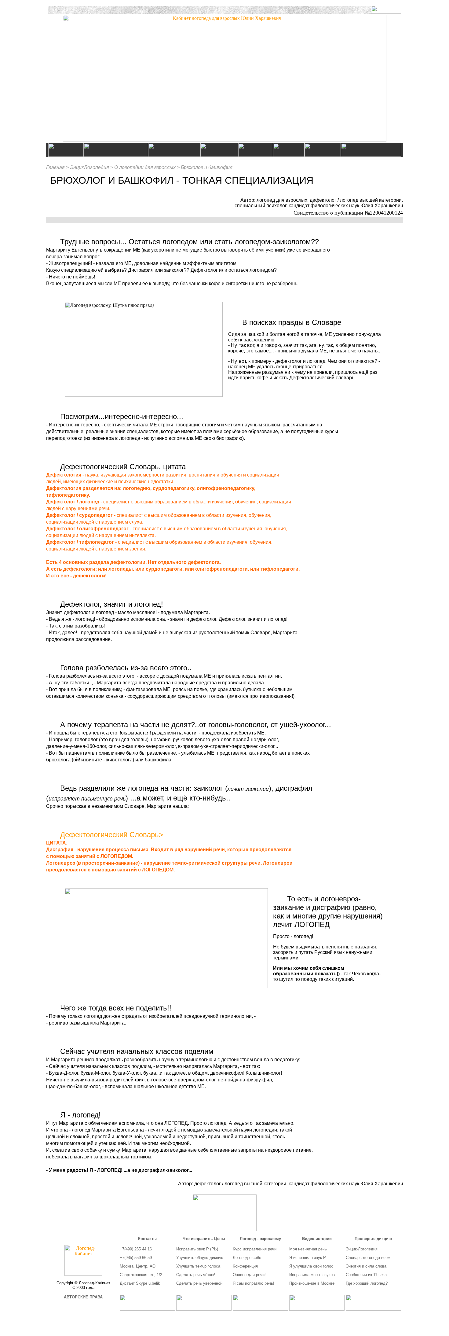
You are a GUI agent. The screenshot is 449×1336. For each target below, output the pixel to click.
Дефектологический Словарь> (111, 834)
